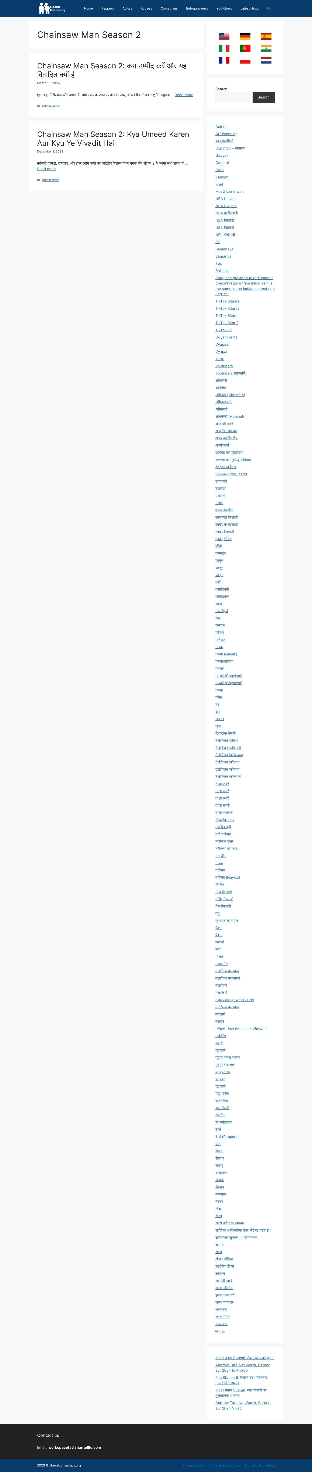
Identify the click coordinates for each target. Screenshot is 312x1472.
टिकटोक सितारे (225, 733)
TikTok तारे (223, 330)
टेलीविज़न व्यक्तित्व (227, 769)
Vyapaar (222, 344)
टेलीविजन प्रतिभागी (228, 748)
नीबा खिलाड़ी (223, 892)
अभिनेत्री (221, 409)
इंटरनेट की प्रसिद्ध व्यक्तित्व (233, 460)
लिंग (218, 1144)
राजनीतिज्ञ (222, 1101)
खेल (218, 618)
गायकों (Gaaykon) (228, 676)
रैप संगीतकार (223, 1122)
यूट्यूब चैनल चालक (227, 1057)
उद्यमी (219, 503)
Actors (127, 8)
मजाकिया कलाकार (227, 971)
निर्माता (219, 884)
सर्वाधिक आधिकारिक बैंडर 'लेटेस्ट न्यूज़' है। (243, 1230)
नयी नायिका (223, 834)
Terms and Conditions (224, 1465)
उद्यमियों (220, 496)
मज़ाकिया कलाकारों (227, 978)
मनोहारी (220, 1014)
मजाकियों (221, 993)
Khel (219, 184)
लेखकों (219, 1158)
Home (88, 8)
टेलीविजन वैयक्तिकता (229, 755)
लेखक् (219, 1165)
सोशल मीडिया (224, 1259)
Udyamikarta (226, 337)
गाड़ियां (219, 632)
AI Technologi (226, 134)
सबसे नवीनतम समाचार (230, 1223)
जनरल (219, 719)
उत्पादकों (221, 481)
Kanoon (221, 177)
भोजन (219, 957)
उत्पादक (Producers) (231, 474)
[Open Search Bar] (269, 8)
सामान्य (219, 1245)
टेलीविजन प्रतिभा (226, 740)
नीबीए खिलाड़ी (224, 899)
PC (217, 242)
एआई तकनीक (224, 510)
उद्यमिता (220, 488)
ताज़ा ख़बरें (222, 798)
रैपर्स (218, 1129)
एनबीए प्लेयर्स (223, 539)
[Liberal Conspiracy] (51, 8)
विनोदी (219, 1180)
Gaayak (221, 155)
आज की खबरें (224, 424)
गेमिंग (218, 697)
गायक (219, 647)
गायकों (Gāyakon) (228, 683)
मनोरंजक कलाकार (227, 1007)
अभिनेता (220, 388)
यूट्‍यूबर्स (220, 1086)
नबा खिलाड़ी (223, 827)
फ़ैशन (218, 935)
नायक (219, 863)
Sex (218, 263)
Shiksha (222, 271)
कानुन (219, 560)
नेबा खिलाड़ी (223, 906)
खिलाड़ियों (221, 611)
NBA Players (226, 206)
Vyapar (221, 352)
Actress (146, 8)
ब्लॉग (218, 949)
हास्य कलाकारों (225, 1295)
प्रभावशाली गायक (226, 920)
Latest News (249, 8)
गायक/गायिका (224, 661)
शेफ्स (218, 1216)
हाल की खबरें (223, 1281)
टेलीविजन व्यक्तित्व (227, 762)
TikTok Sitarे (226, 323)
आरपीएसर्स (222, 445)
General (222, 163)
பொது (220, 1331)
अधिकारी (221, 380)
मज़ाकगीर (221, 964)
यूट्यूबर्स (220, 1079)
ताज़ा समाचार (224, 812)
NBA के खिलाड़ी (226, 213)
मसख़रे (219, 1021)
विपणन (219, 1187)
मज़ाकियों (221, 985)
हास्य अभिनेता (224, 1288)
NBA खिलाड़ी (224, 227)
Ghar (219, 170)
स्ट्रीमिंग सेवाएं (224, 1266)
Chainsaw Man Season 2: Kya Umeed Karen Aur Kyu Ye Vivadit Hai (113, 138)
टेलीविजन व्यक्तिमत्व (228, 776)
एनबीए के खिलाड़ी (226, 524)
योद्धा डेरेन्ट (222, 1093)
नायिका (220, 870)
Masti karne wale (230, 191)
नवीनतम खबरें (224, 841)
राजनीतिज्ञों (222, 1108)
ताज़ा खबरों (222, 805)
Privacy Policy (193, 1465)
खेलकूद (220, 625)
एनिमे (218, 546)
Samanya (223, 256)
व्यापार (219, 1201)
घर (217, 704)
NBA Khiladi (225, 199)
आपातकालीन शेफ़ (226, 438)
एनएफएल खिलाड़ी (226, 517)
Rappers (107, 8)
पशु (217, 913)
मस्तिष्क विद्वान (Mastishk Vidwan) (241, 1029)
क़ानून (219, 568)
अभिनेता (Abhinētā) (230, 395)
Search (221, 89)
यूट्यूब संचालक (225, 1065)
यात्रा (219, 1043)
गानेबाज (220, 640)
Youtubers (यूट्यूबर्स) (230, 373)
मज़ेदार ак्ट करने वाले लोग (234, 1000)
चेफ (217, 712)
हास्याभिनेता (222, 1317)
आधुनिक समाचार (226, 431)
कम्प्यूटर (220, 553)
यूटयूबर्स (220, 1050)
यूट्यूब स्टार (222, 1072)
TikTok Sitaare (227, 301)
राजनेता (220, 1115)
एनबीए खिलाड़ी (224, 532)
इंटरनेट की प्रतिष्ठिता (229, 452)
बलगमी (219, 942)
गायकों (219, 668)
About (270, 1465)
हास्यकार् (221, 1309)
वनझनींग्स (221, 1173)
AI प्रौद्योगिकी (224, 141)
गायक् (219, 690)
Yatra (219, 359)
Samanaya (224, 249)
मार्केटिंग (220, 1036)
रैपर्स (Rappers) (227, 1137)
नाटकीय (220, 856)
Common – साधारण (230, 148)
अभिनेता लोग (223, 402)
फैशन (218, 928)
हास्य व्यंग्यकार (224, 1302)
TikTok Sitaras (227, 308)
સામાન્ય (221, 1324)
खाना (218, 604)
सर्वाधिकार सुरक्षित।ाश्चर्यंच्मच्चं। (237, 1237)
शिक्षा (218, 1209)
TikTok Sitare (226, 316)
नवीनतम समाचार (50, 106)
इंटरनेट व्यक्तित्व (225, 467)
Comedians (169, 8)
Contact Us (253, 1465)
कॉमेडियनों (222, 589)
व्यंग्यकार (220, 1194)
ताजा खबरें (222, 784)
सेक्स (218, 1252)
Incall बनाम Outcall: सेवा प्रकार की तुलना (244, 1358)
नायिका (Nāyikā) (227, 877)
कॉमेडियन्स (222, 596)
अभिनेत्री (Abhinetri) (231, 416)
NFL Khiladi (225, 235)
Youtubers (224, 8)
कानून (219, 575)
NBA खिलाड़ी (224, 220)
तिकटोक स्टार (224, 820)
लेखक (219, 1151)
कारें (218, 582)
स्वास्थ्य (220, 1273)
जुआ (218, 726)
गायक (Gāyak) (226, 654)
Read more (184, 95)
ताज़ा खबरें (222, 791)
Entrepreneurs (197, 8)
